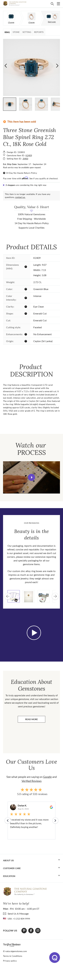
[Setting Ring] (31, 16)
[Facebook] (31, 930)
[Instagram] (38, 930)
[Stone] (11, 16)
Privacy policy (10, 960)
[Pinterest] (24, 930)
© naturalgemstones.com (15, 951)
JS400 (25, 158)
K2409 (29, 155)
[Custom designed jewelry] (52, 16)
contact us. (20, 197)
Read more (35, 720)
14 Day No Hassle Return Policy (21, 173)
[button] (57, 65)
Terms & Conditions (12, 956)
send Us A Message (18, 913)
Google (47, 776)
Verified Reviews (32, 781)
